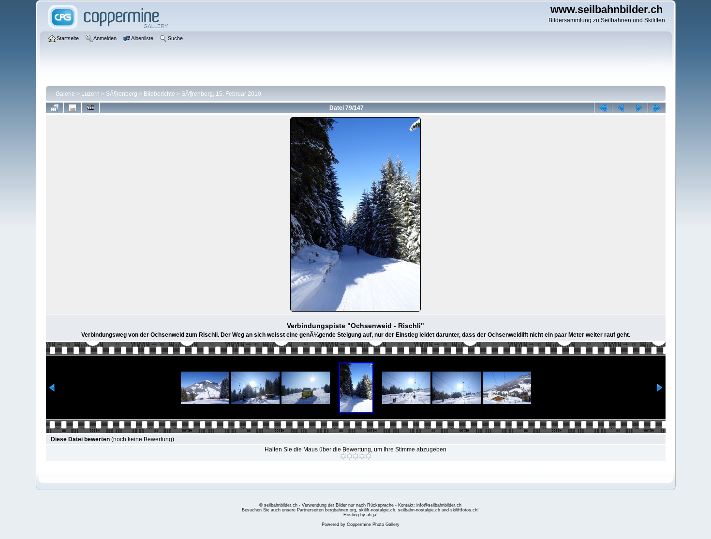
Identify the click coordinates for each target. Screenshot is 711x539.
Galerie (65, 93)
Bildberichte (159, 93)
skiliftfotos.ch (463, 510)
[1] (343, 456)
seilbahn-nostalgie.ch (419, 510)
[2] (349, 456)
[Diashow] (90, 108)
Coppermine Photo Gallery (373, 524)
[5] (368, 456)
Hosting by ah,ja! (360, 514)
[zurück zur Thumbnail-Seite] (54, 108)
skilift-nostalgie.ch (377, 510)
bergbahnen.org (340, 510)
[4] (362, 456)
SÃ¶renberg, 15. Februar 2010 (221, 93)
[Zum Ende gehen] (657, 108)
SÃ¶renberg (121, 93)
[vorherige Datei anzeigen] (621, 108)
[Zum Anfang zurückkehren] (603, 108)
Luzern (90, 93)
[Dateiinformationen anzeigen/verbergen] (72, 108)
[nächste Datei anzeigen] (639, 108)
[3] (356, 456)
